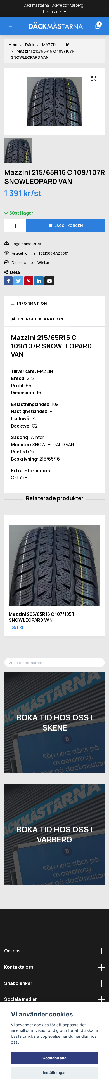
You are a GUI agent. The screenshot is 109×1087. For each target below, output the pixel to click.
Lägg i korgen (68, 247)
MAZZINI (50, 67)
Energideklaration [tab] (39, 340)
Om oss (12, 973)
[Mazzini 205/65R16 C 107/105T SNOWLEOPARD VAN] (54, 587)
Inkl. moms (52, 11)
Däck (29, 67)
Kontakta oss (19, 989)
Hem (13, 67)
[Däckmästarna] (54, 36)
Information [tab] (31, 325)
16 (67, 67)
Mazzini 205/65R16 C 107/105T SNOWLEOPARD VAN (42, 639)
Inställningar (54, 1072)
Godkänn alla (54, 1058)
